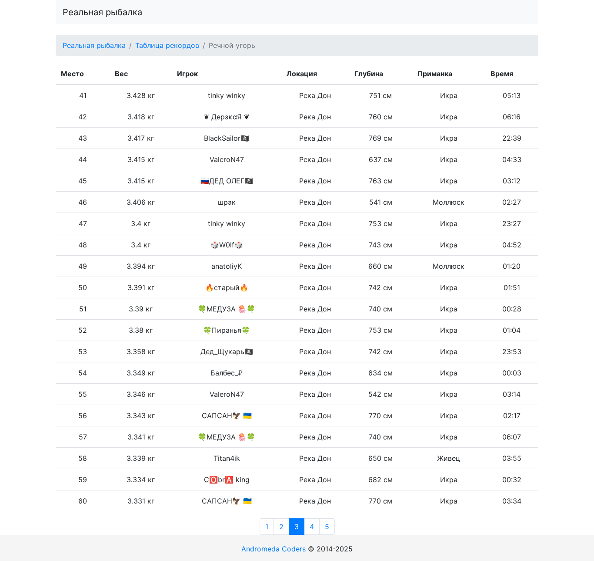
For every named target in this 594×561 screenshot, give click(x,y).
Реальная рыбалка (102, 12)
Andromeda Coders (273, 548)
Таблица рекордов (167, 45)
